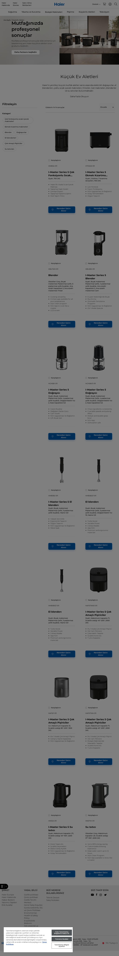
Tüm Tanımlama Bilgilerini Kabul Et (61, 932)
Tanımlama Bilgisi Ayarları (62, 945)
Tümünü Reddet (61, 939)
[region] (38, 939)
